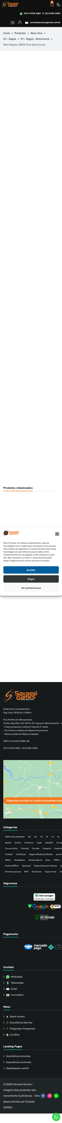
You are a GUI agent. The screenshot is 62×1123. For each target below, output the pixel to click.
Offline (57, 860)
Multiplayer (19, 860)
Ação (39, 842)
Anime (18, 842)
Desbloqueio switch (17, 1068)
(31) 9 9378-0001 (32, 13)
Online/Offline (12, 866)
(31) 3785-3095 (52, 13)
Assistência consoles (18, 1056)
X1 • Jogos (9, 38)
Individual (21, 854)
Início (6, 33)
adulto (8, 842)
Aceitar (31, 570)
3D (35, 837)
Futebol (9, 854)
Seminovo (36, 871)
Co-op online (11, 848)
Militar (8, 860)
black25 (49, 842)
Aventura (29, 842)
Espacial (47, 848)
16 (58, 837)
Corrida (35, 848)
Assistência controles (18, 1062)
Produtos (20, 33)
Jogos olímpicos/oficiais (41, 854)
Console (25, 848)
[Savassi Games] (10, 4)
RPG (26, 871)
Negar (31, 579)
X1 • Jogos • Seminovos (35, 38)
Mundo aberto (35, 860)
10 (41, 837)
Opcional (26, 866)
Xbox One (36, 33)
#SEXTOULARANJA (15, 837)
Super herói (50, 871)
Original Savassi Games (45, 866)
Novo (47, 860)
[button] (57, 534)
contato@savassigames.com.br (45, 22)
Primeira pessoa (13, 871)
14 (52, 837)
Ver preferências (31, 588)
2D (29, 837)
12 (47, 837)
